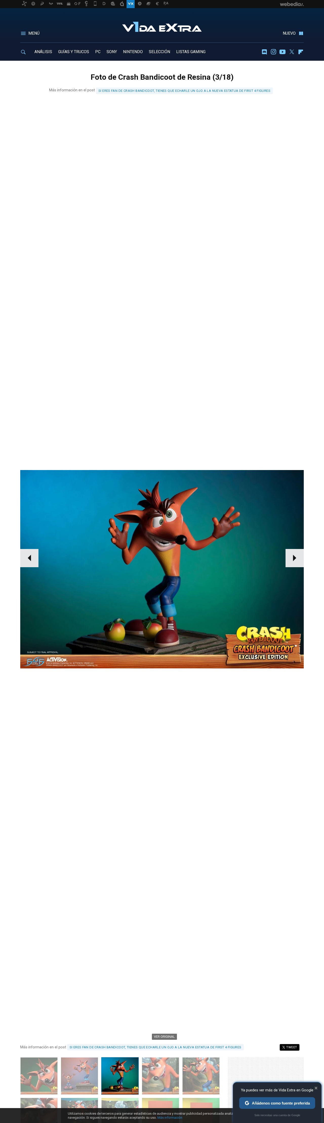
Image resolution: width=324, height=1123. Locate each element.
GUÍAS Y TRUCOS (73, 51)
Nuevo (289, 33)
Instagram (273, 52)
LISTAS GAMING (191, 51)
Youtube (282, 52)
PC (97, 51)
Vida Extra (162, 25)
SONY (112, 51)
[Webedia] (292, 4)
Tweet (291, 1047)
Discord (264, 52)
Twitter (292, 52)
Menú (33, 33)
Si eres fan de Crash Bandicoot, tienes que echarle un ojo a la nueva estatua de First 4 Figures (184, 91)
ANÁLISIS (43, 51)
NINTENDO (133, 51)
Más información (169, 1117)
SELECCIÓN (159, 51)
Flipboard (301, 52)
